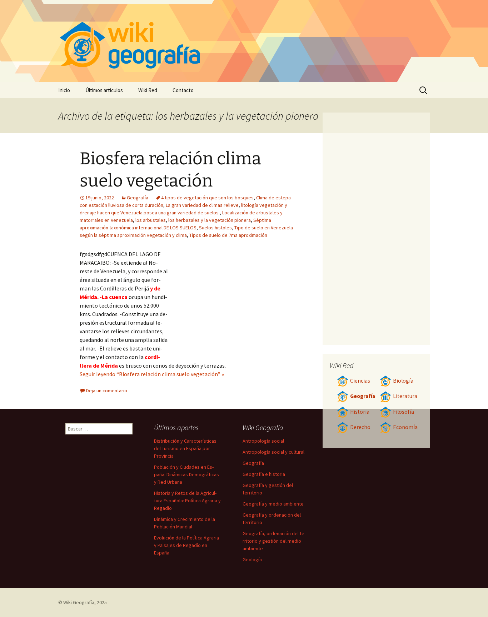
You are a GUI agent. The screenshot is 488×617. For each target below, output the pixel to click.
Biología (403, 380)
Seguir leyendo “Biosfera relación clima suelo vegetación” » (152, 374)
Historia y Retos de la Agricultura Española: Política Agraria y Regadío (187, 500)
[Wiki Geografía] (244, 41)
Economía (405, 427)
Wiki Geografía (78, 602)
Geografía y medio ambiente (273, 504)
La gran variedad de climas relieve (202, 205)
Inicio (64, 90)
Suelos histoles (215, 227)
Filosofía (403, 411)
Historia (359, 411)
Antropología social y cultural (273, 452)
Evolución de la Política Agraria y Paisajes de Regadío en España (186, 545)
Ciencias (360, 380)
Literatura (405, 396)
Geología (252, 559)
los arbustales (150, 220)
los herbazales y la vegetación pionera (209, 220)
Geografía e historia (264, 474)
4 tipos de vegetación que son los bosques (207, 197)
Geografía (137, 197)
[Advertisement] (232, 303)
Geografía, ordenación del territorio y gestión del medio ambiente (274, 541)
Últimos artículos (104, 90)
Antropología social (263, 441)
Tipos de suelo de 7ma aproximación (228, 235)
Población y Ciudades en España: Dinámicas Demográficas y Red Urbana (186, 474)
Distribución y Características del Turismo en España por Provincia (185, 448)
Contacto (183, 90)
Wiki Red (147, 90)
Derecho (360, 427)
